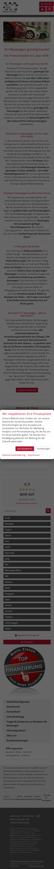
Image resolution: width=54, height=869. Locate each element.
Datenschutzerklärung (13, 455)
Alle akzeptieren (24, 448)
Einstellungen (43, 448)
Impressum (34, 455)
